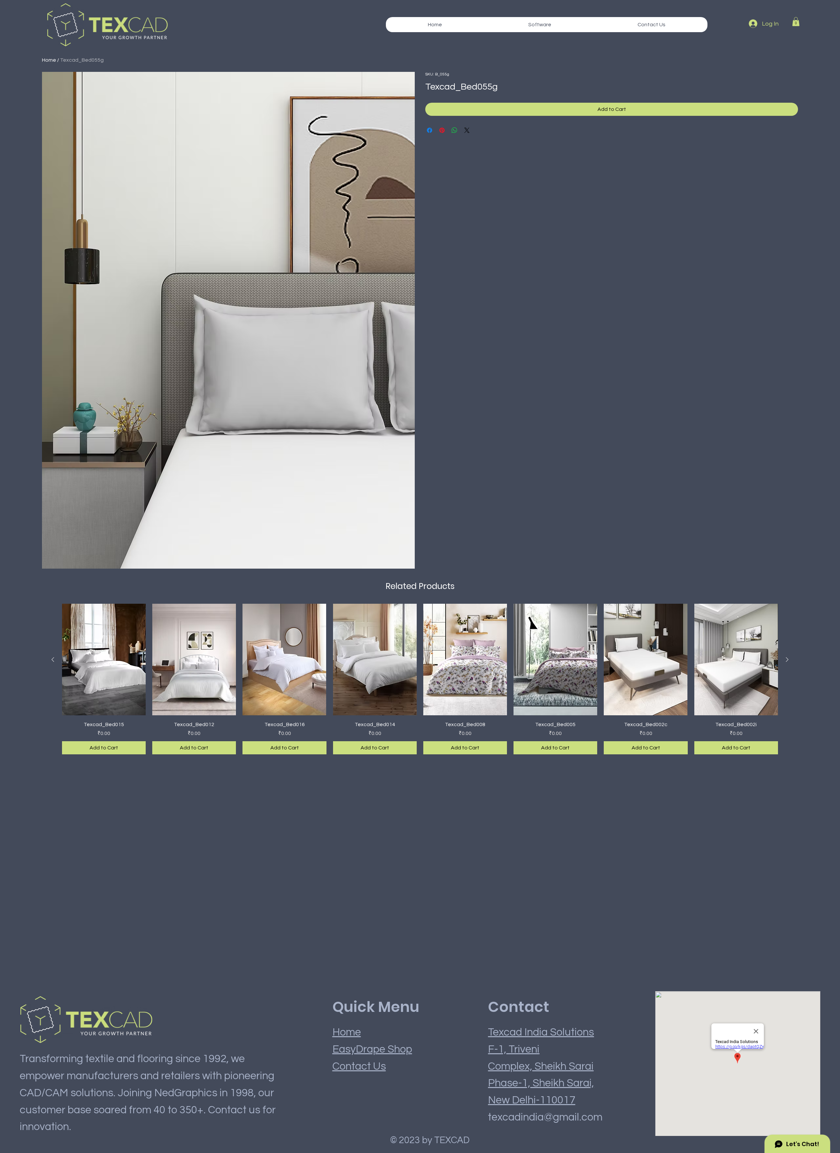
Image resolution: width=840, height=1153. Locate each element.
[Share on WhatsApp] (454, 130)
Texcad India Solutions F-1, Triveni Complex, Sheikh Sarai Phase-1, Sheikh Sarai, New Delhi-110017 (541, 1066)
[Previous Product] (53, 659)
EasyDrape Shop (372, 1049)
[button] (539, 24)
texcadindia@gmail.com (545, 1117)
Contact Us (359, 1066)
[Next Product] (787, 659)
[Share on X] (467, 130)
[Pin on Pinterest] (442, 130)
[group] (420, 679)
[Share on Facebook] (429, 130)
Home (49, 60)
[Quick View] (104, 659)
